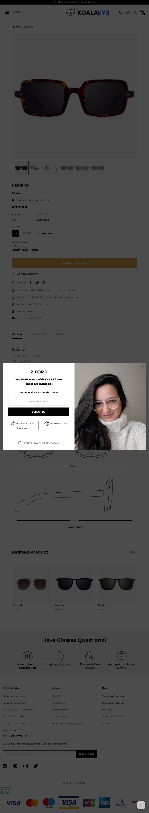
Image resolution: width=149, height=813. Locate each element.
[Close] (142, 366)
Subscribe (38, 412)
